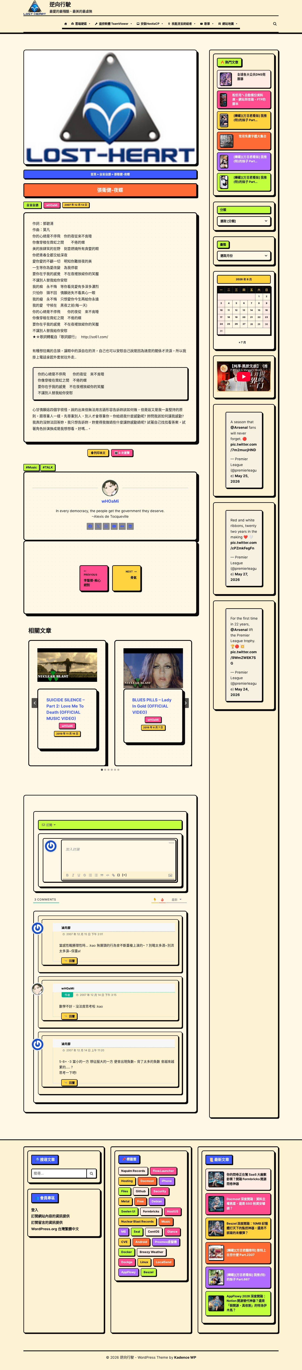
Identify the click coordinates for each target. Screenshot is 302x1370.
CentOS (153, 1231)
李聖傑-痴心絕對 (92, 580)
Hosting (127, 1181)
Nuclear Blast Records (137, 1221)
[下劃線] (79, 875)
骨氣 (131, 574)
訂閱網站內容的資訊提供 (50, 1216)
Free (140, 1201)
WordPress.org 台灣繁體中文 (55, 1229)
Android (141, 1242)
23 (266, 317)
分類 (223, 210)
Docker (126, 1252)
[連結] (113, 875)
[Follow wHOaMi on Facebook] (90, 526)
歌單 (207, 23)
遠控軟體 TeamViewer (113, 23)
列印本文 (99, 452)
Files (124, 1191)
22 (259, 317)
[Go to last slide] (35, 703)
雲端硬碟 (81, 23)
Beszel (148, 1272)
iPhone (167, 1181)
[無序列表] (96, 875)
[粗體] (67, 875)
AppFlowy (128, 1272)
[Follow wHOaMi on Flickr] (122, 526)
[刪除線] (85, 875)
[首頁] (65, 24)
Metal (125, 1201)
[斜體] (73, 875)
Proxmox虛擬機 (166, 1242)
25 (228, 324)
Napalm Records (133, 1171)
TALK (48, 467)
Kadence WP (185, 1357)
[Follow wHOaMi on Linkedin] (130, 526)
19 (236, 317)
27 (244, 324)
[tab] (102, 770)
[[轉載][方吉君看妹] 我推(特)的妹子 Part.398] (224, 120)
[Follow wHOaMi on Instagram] (106, 526)
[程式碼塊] (108, 875)
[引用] (102, 875)
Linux (144, 1262)
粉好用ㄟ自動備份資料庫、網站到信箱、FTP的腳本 (249, 99)
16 (266, 310)
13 (244, 310)
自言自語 (105, 174)
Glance (172, 1231)
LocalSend (163, 1262)
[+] (124, 874)
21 (251, 317)
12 (236, 310)
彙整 (223, 244)
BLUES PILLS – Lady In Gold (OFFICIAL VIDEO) (152, 706)
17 (221, 317)
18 (228, 317)
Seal (137, 1231)
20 (243, 317)
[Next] (185, 703)
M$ (123, 1231)
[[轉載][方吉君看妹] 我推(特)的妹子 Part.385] (224, 161)
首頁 (93, 174)
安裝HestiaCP (150, 23)
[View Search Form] (275, 24)
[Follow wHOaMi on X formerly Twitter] (98, 526)
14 (251, 310)
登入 (34, 1210)
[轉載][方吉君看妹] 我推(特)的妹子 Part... (250, 118)
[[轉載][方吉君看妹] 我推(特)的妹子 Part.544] (224, 182)
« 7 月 (242, 342)
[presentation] (67, 668)
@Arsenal (239, 427)
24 (221, 324)
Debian (157, 1201)
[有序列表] (90, 875)
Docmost (147, 1181)
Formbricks (151, 1211)
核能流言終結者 (182, 23)
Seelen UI (128, 1211)
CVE (124, 1242)
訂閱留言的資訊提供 (47, 1223)
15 (259, 310)
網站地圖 (228, 23)
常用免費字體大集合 (252, 136)
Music (31, 467)
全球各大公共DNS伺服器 (251, 77)
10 (221, 310)
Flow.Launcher (163, 1171)
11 (229, 310)
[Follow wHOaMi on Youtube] (114, 526)
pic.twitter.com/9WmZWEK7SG (244, 657)
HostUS (172, 1211)
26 (236, 324)
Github (141, 1191)
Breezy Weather (151, 1252)
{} (118, 874)
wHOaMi (52, 205)
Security (159, 1191)
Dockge (127, 1262)
